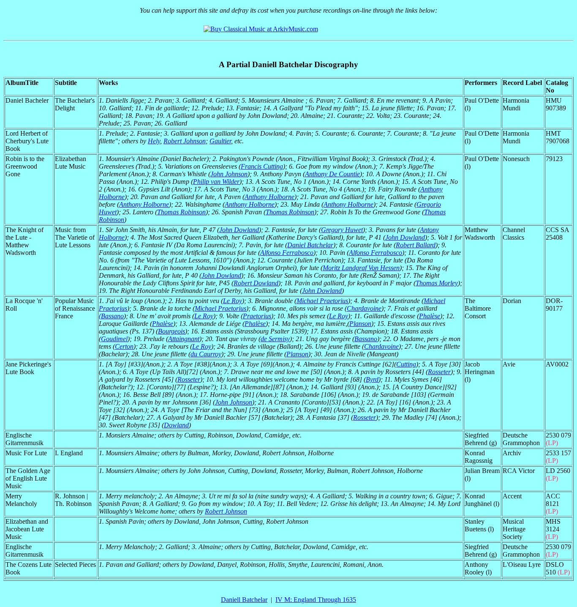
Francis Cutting (262, 166)
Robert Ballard (415, 245)
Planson (360, 323)
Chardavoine (364, 308)
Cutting (406, 364)
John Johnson (229, 174)
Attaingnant (183, 338)
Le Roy (232, 300)
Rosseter (439, 371)
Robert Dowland (256, 283)
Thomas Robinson (181, 212)
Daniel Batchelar (310, 245)
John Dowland (239, 229)
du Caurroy (206, 354)
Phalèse (429, 316)
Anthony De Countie (332, 174)
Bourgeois (171, 331)
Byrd (372, 379)
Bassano (365, 338)
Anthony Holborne (269, 196)
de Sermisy (275, 338)
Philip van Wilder (216, 181)
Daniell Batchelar (244, 599)
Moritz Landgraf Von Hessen (361, 267)
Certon (124, 346)
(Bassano (111, 316)
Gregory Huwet (342, 229)
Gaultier (220, 141)
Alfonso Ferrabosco (286, 252)
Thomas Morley (437, 283)
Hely (154, 141)
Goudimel (114, 338)
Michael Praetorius (322, 300)
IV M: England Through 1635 (315, 599)
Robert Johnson (184, 141)
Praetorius (257, 316)
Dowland (176, 425)
